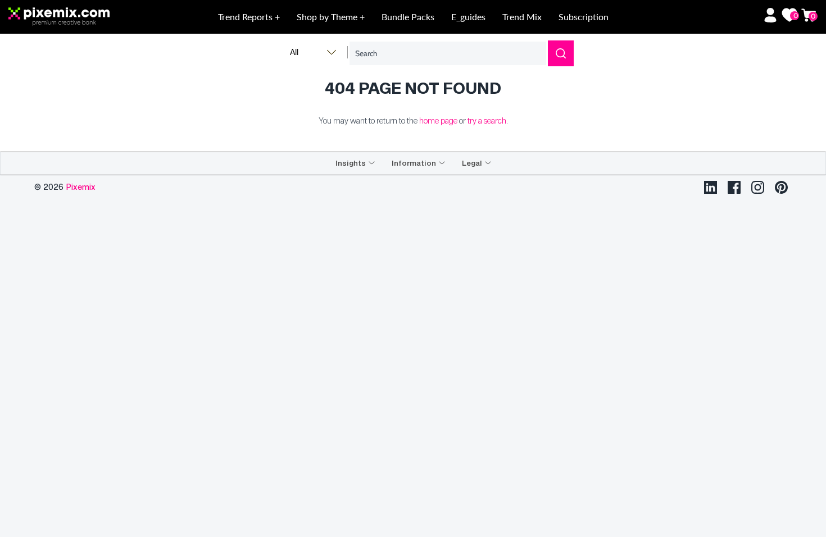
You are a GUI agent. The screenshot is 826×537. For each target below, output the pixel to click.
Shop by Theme (328, 16)
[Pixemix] (89, 17)
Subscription (584, 16)
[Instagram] (757, 187)
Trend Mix (522, 16)
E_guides (468, 16)
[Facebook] (734, 187)
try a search (487, 120)
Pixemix (81, 187)
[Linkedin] (710, 187)
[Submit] (561, 53)
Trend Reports (246, 16)
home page (438, 120)
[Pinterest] (781, 187)
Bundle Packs (408, 16)
